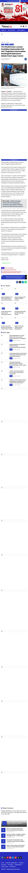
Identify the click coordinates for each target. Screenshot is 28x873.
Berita (3, 44)
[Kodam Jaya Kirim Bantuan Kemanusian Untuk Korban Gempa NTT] (7, 321)
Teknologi (11, 44)
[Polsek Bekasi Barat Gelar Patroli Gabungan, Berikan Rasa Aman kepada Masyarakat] (7, 306)
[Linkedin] (13, 857)
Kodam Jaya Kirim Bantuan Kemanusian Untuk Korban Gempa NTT (7, 327)
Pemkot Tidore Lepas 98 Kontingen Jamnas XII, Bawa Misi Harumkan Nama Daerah (15, 846)
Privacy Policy (4, 866)
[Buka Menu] (23, 26)
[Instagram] (10, 857)
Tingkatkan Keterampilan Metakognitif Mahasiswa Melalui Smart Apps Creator (11, 272)
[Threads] (18, 857)
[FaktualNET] (6, 26)
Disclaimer (13, 866)
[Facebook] (17, 282)
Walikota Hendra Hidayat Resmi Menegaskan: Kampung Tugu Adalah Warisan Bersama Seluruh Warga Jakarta (21, 327)
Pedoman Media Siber (11, 863)
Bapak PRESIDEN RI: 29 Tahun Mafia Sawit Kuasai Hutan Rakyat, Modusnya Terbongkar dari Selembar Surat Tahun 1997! (7, 298)
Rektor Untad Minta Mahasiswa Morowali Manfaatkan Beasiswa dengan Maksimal (14, 829)
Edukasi (6, 44)
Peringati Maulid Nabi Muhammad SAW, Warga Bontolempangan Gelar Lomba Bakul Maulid (20, 313)
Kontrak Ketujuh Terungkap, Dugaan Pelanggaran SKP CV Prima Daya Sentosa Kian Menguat (15, 835)
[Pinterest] (7, 857)
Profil (2, 863)
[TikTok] (21, 857)
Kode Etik (10, 864)
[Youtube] (15, 857)
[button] (21, 26)
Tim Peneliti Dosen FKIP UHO (9, 270)
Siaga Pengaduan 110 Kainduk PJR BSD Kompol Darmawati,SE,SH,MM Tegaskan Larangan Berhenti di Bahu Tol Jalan (20, 298)
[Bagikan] (25, 59)
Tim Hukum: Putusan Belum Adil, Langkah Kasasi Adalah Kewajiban (15, 840)
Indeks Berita (18, 864)
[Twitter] (20, 282)
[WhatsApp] (25, 282)
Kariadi (2, 58)
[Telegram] (23, 282)
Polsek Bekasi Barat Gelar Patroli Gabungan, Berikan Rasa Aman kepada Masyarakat (6, 313)
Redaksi (21, 863)
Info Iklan (3, 864)
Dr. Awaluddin (10, 268)
